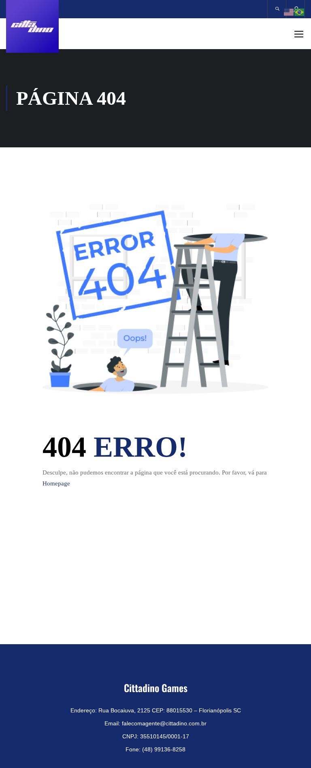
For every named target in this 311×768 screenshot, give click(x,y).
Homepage (56, 483)
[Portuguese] (299, 11)
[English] (289, 11)
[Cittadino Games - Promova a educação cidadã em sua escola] (32, 26)
